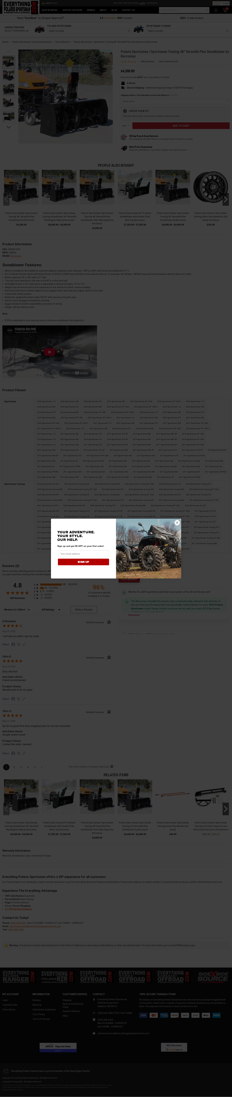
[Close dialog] (177, 522)
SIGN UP (83, 562)
